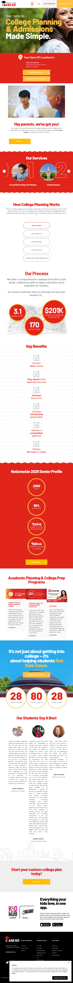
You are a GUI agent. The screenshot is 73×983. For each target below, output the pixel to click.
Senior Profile (24, 948)
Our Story (19, 141)
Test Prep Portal (40, 950)
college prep (57, 211)
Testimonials (55, 948)
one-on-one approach (29, 211)
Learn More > (12, 627)
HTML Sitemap (56, 955)
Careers (23, 950)
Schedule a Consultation (35, 675)
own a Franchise (49, 3)
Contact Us (36, 881)
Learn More (36, 562)
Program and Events (57, 950)
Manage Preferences (60, 978)
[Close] (69, 963)
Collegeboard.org (40, 953)
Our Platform (36, 234)
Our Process (36, 225)
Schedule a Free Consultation (35, 79)
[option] (21, 173)
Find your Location (65, 3)
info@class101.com (10, 952)
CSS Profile (39, 955)
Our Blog (54, 953)
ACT (37, 957)
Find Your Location (35, 72)
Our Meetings (36, 242)
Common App (40, 960)
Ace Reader (39, 948)
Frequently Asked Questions (36, 258)
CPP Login (38, 945)
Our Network (36, 250)
